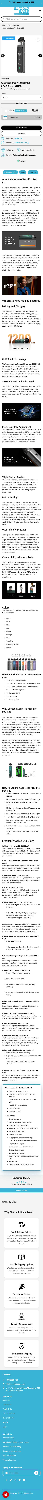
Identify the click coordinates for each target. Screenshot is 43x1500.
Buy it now (21, 133)
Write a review (21, 1190)
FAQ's (5, 1427)
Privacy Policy (8, 1438)
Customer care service (12, 1451)
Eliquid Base (28, 1493)
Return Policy (33, 172)
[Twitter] (10, 1479)
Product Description (10, 172)
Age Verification (9, 1455)
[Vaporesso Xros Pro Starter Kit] (37, 39)
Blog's (5, 1422)
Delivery (23, 172)
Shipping (12, 89)
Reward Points (8, 1418)
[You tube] (23, 1479)
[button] (21, 117)
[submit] (36, 1473)
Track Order (7, 1409)
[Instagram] (15, 1479)
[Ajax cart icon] (40, 11)
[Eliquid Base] (21, 11)
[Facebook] (6, 1479)
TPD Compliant (9, 1413)
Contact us (7, 1404)
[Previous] (1, 3)
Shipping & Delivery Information (16, 1442)
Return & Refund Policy (12, 1446)
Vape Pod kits (14, 26)
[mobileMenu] (4, 11)
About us (6, 1400)
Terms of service (9, 1460)
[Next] (41, 3)
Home (4, 26)
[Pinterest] (19, 1479)
